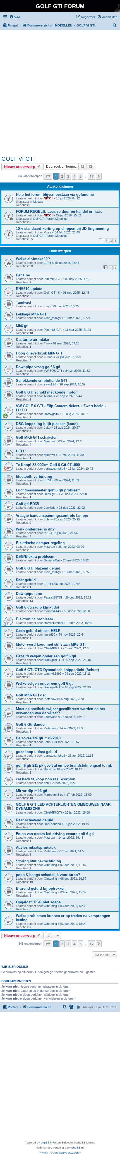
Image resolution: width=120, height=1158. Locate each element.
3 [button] (68, 176)
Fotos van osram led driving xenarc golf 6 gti (55, 834)
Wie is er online (14, 966)
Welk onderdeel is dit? (35, 529)
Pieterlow (50, 699)
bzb (46, 783)
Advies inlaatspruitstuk (36, 847)
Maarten (49, 441)
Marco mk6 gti (53, 794)
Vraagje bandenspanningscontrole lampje (52, 515)
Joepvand (50, 716)
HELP (21, 451)
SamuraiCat (52, 560)
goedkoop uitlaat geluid (36, 752)
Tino (47, 343)
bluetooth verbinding (34, 476)
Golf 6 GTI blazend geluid (38, 568)
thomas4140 (52, 611)
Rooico (48, 769)
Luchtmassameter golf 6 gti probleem (48, 490)
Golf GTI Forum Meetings (50, 218)
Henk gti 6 (50, 494)
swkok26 (50, 384)
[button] (48, 176)
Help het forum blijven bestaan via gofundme (55, 194)
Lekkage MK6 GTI (31, 314)
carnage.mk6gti (54, 468)
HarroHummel (53, 622)
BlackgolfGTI (52, 660)
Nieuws (38, 201)
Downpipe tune (29, 594)
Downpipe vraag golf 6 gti (38, 367)
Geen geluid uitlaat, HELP (38, 631)
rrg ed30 (49, 634)
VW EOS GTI (53, 370)
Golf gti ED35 (27, 504)
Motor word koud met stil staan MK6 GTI (51, 644)
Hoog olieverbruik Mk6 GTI (39, 353)
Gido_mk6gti (52, 318)
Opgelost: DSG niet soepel (39, 902)
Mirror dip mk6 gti (31, 791)
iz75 (46, 533)
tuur (46, 306)
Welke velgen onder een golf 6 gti (45, 683)
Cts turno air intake (32, 339)
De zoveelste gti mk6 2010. (39, 738)
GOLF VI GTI (18, 159)
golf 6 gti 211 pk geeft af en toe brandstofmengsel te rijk (64, 765)
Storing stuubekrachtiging (38, 861)
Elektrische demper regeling (40, 543)
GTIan (48, 357)
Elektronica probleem (34, 619)
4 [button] (74, 176)
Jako (47, 427)
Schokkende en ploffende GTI (41, 380)
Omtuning (50, 865)
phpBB (45, 1142)
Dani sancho (52, 824)
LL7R (47, 262)
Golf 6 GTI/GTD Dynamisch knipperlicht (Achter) (57, 670)
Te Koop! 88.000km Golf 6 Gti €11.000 (48, 465)
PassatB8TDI (53, 597)
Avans (48, 396)
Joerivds (50, 507)
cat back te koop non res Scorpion (45, 779)
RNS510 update (29, 289)
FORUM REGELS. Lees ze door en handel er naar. (59, 211)
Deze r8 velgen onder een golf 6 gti (46, 656)
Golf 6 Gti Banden (31, 724)
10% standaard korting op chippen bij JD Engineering (62, 228)
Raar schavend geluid (34, 820)
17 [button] (91, 176)
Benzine (23, 275)
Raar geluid (26, 580)
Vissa (47, 232)
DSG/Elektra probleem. (36, 556)
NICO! (48, 198)
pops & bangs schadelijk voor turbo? (48, 875)
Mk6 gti (22, 326)
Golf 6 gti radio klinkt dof (37, 607)
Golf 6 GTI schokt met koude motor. (47, 392)
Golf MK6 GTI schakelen (36, 437)
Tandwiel (23, 302)
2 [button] (62, 176)
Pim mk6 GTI (53, 279)
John (47, 519)
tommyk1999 (52, 673)
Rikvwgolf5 (51, 414)
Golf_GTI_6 (52, 292)
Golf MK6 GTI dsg (31, 695)
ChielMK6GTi (53, 648)
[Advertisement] (60, 93)
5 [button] (80, 176)
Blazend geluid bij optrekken (41, 888)
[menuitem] (14, 17)
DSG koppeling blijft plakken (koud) (47, 424)
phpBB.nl (77, 1147)
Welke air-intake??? (33, 259)
